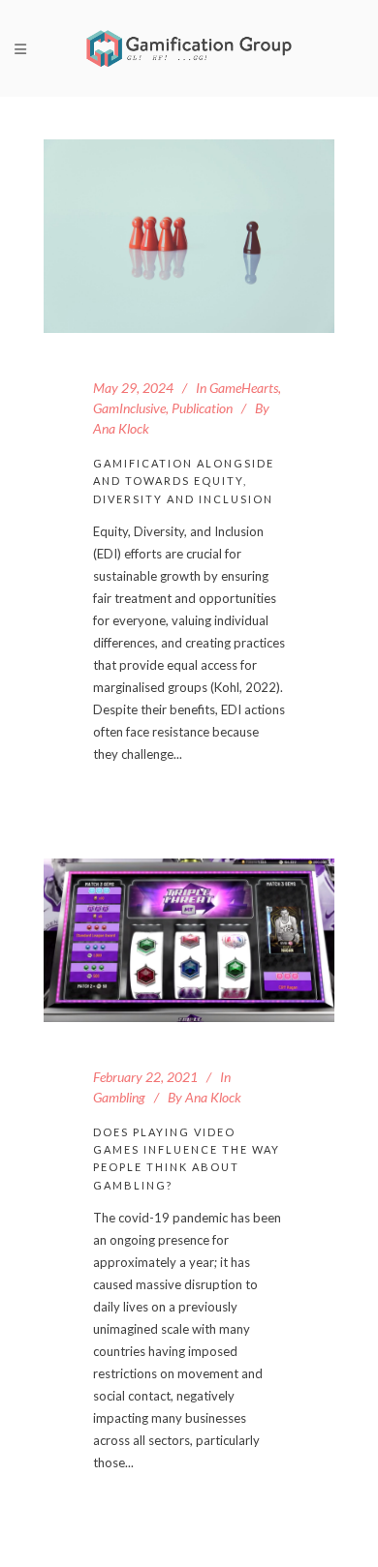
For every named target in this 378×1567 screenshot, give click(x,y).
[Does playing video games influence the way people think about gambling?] (189, 940)
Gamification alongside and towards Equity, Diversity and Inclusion (183, 481)
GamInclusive (129, 408)
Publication (202, 408)
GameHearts (243, 387)
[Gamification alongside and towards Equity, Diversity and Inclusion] (189, 236)
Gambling (119, 1097)
